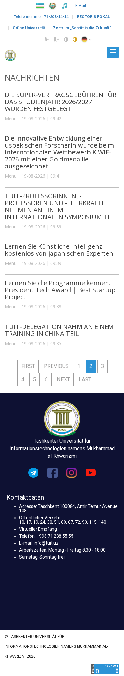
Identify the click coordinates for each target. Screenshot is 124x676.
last (85, 380)
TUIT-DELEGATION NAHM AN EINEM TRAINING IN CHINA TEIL (59, 330)
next (63, 380)
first (28, 366)
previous (56, 366)
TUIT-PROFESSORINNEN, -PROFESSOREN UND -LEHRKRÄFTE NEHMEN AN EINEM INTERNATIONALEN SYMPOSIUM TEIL (60, 206)
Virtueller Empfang (38, 529)
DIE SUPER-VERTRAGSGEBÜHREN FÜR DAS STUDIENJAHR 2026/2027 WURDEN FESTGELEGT (60, 101)
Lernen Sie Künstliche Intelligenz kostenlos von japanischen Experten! (60, 250)
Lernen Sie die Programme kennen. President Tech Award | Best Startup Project (60, 290)
